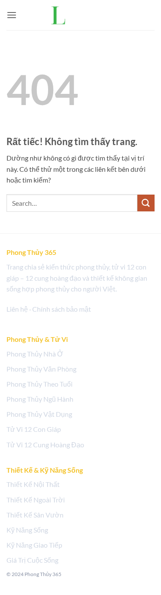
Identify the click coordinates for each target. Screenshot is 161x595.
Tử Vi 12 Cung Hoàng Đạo (45, 444)
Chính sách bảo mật (61, 309)
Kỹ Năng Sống (27, 530)
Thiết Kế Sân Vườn (35, 515)
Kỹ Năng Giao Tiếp (34, 545)
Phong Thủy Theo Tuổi (39, 384)
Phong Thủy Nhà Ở (34, 354)
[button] (11, 14)
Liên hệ (17, 309)
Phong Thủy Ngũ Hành (39, 399)
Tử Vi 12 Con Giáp (33, 429)
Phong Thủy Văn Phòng (41, 369)
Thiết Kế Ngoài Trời (35, 500)
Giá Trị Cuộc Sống (32, 560)
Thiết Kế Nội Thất (33, 484)
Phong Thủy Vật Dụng (39, 414)
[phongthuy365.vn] (80, 15)
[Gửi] (146, 203)
